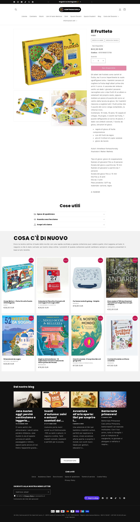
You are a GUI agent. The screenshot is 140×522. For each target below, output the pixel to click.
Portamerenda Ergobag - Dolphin (86, 301)
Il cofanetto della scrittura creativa (118, 360)
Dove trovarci (58, 477)
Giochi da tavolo (112, 40)
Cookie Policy (102, 477)
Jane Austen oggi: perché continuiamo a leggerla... (26, 415)
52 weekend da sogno (12, 359)
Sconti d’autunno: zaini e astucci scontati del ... (55, 415)
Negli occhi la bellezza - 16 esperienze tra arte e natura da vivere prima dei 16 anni (51, 361)
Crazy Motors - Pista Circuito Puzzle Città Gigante (18, 302)
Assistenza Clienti (44, 477)
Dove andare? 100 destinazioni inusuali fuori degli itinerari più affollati (120, 303)
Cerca (34, 477)
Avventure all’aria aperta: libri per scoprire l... (84, 415)
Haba (93, 35)
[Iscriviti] (48, 492)
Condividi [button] (96, 192)
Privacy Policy (70, 480)
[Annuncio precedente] (48, 2)
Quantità (94, 56)
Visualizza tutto (70, 461)
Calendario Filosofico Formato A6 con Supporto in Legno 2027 (51, 302)
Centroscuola (23, 515)
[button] (16, 9)
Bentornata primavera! (109, 412)
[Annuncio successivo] (92, 2)
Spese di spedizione (72, 477)
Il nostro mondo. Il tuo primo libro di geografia (87, 360)
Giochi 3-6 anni (97, 40)
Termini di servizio (88, 477)
